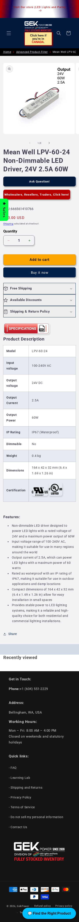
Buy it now (39, 273)
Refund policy (42, 906)
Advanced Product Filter (32, 51)
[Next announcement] (71, 9)
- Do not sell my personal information (36, 817)
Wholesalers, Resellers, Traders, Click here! (36, 194)
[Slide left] (30, 143)
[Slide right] (49, 143)
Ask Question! (39, 181)
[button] (9, 33)
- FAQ (13, 767)
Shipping (8, 223)
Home (7, 51)
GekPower (23, 906)
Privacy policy (63, 906)
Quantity (10, 231)
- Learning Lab (19, 777)
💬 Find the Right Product (49, 913)
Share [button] (12, 634)
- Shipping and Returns (25, 787)
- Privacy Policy (20, 797)
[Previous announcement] (8, 9)
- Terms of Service (22, 807)
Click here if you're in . (38, 39)
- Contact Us (18, 827)
